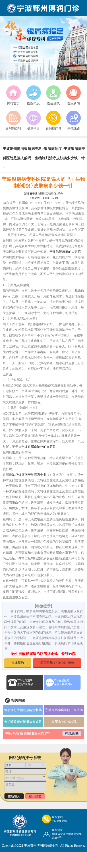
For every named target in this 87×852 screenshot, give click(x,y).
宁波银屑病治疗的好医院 (38, 447)
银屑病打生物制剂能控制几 (23, 710)
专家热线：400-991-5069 (43, 198)
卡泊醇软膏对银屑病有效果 (23, 722)
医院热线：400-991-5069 (57, 662)
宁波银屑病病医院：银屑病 (64, 710)
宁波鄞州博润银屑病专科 (22, 149)
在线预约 (17, 662)
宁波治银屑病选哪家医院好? (27, 734)
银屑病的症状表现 (64, 722)
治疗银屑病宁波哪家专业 (29, 474)
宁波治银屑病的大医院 (65, 251)
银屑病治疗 (53, 149)
